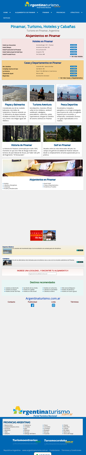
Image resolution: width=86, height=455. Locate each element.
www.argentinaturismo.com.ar (35, 450)
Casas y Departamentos (51, 185)
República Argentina (12, 450)
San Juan (26, 432)
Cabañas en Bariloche (11, 288)
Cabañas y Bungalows (10, 185)
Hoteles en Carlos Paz (50, 288)
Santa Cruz (67, 432)
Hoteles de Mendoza (68, 290)
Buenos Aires (9, 425)
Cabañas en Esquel (11, 290)
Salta (6, 432)
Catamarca (27, 425)
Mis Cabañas (7, 66)
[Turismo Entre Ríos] (26, 448)
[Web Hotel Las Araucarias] (73, 45)
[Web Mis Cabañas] (73, 66)
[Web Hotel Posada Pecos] (73, 54)
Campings (7, 187)
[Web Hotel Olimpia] (73, 47)
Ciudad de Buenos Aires (12, 427)
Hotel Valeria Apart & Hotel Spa (12, 52)
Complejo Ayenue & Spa (10, 69)
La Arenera (6, 71)
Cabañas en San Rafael (50, 290)
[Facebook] (32, 306)
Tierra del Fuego (68, 433)
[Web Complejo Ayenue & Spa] (73, 69)
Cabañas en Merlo (49, 291)
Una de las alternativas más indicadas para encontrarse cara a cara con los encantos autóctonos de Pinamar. (38, 259)
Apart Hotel (47, 183)
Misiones (27, 430)
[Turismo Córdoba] (58, 448)
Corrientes (47, 427)
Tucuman (46, 433)
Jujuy (25, 428)
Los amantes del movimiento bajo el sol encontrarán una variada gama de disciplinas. (32, 247)
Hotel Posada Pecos (9, 54)
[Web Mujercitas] (73, 76)
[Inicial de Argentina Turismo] (43, 7)
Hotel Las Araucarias (9, 45)
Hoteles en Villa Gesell (29, 291)
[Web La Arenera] (73, 71)
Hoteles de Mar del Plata (12, 291)
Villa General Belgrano (68, 288)
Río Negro (67, 430)
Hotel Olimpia (7, 47)
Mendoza (7, 430)
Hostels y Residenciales (11, 188)
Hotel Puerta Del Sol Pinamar (12, 50)
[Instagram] (53, 306)
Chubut (66, 425)
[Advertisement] (43, 210)
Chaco (46, 425)
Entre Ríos (66, 427)
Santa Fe (7, 433)
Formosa (7, 428)
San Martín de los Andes (30, 288)
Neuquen (46, 430)
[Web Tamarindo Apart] (73, 73)
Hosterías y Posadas (50, 187)
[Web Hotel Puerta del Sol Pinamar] (73, 50)
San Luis (46, 432)
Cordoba (27, 427)
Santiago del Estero (30, 433)
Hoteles (6, 183)
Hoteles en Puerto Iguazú (69, 291)
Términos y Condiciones (71, 450)
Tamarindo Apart (8, 73)
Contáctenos (55, 450)
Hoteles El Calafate (29, 290)
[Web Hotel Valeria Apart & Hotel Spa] (73, 52)
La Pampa (47, 428)
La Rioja (66, 428)
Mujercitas (6, 76)
